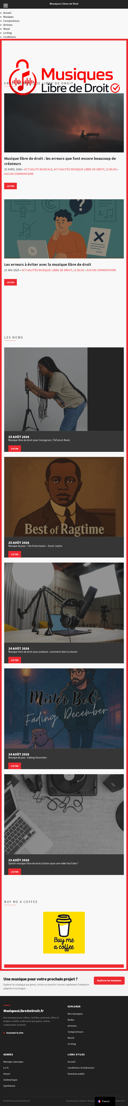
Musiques (8, 16)
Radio (71, 1019)
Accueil (7, 12)
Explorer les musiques (109, 980)
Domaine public (76, 1073)
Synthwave (9, 1085)
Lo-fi (5, 1067)
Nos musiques (75, 1013)
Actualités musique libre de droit (79, 169)
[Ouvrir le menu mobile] (6, 6)
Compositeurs (11, 20)
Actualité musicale (38, 169)
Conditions (9, 36)
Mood (6, 28)
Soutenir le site (14, 1032)
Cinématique (10, 1079)
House (6, 1073)
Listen (10, 186)
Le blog (7, 32)
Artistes (7, 24)
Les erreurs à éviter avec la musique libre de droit (47, 264)
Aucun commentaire (19, 174)
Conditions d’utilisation (81, 1067)
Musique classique (13, 1061)
